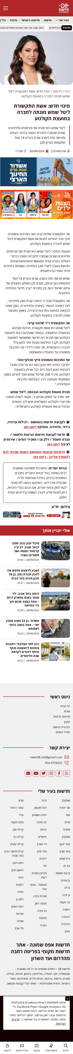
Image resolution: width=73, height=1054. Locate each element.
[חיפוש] (66, 1046)
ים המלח (42, 822)
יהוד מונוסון (40, 808)
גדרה (67, 888)
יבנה (44, 800)
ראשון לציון (18, 870)
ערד (21, 815)
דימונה (66, 909)
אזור (67, 815)
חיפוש (66, 1050)
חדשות (48, 20)
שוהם (20, 921)
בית (67, 91)
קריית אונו (18, 829)
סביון (21, 800)
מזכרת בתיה (40, 896)
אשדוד (66, 829)
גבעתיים (65, 880)
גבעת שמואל (63, 873)
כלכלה (13, 20)
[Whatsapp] (66, 773)
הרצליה (65, 924)
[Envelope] (28, 773)
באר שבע (64, 851)
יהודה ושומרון (39, 815)
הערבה (66, 917)
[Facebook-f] (59, 773)
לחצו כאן (30, 427)
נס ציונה (42, 911)
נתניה (43, 925)
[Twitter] (43, 773)
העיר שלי (63, 20)
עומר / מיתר (17, 808)
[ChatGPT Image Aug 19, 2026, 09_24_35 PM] (36, 517)
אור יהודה (64, 808)
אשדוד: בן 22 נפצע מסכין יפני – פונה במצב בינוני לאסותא (22, 625)
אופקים (66, 800)
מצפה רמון (41, 903)
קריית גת (19, 837)
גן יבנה (66, 895)
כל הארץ (42, 844)
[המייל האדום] (22, 1046)
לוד (45, 866)
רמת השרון (17, 906)
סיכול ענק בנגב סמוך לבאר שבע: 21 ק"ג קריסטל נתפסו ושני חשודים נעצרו (25, 549)
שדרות (20, 914)
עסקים (36, 1050)
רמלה (20, 892)
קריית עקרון (17, 844)
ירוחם (43, 829)
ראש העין (18, 863)
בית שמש (65, 858)
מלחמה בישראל (30, 20)
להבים (43, 858)
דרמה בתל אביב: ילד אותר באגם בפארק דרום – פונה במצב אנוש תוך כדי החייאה (23, 600)
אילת (67, 822)
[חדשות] (7, 1046)
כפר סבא (42, 851)
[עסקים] (37, 1046)
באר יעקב (64, 844)
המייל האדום (22, 1050)
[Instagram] (51, 773)
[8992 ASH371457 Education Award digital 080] (36, 185)
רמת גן (20, 899)
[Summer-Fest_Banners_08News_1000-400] (36, 218)
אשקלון (66, 837)
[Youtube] (36, 773)
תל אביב (19, 928)
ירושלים (42, 837)
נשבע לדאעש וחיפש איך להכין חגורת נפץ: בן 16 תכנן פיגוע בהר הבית (23, 574)
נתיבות (43, 918)
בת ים (66, 866)
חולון (67, 931)
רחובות (20, 885)
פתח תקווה (17, 822)
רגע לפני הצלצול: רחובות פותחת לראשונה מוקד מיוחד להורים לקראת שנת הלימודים (22, 650)
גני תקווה (65, 902)
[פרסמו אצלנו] (51, 1046)
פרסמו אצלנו (51, 1050)
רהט (21, 877)
